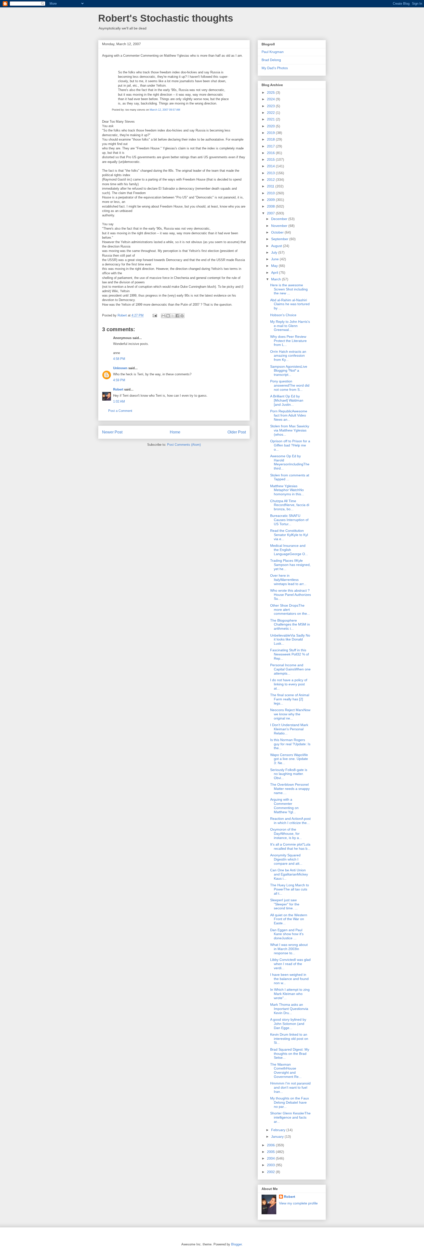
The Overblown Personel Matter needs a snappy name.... (290, 789)
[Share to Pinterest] (182, 315)
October (278, 232)
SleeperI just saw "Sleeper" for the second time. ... (284, 904)
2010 (271, 193)
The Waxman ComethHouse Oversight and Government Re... (286, 1070)
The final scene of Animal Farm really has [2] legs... (289, 699)
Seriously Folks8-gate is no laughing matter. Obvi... (288, 774)
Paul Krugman (273, 52)
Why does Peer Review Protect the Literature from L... (288, 341)
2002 (271, 1172)
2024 (271, 99)
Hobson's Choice (283, 315)
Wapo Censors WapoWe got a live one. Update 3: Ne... (289, 759)
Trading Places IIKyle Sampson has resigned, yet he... (290, 565)
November (279, 226)
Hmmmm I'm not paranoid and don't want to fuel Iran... (290, 1087)
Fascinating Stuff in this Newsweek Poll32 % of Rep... (289, 654)
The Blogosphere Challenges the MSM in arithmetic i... (290, 624)
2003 (271, 1165)
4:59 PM (119, 380)
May (275, 266)
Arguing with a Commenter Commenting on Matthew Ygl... (284, 805)
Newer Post (112, 432)
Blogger (236, 1244)
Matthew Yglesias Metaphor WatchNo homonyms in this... (287, 490)
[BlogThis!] (168, 315)
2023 (271, 106)
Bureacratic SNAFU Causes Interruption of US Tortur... (289, 520)
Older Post (236, 432)
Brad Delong (271, 60)
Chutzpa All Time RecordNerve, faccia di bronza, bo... (289, 505)
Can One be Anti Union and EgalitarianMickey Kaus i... (289, 874)
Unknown (120, 368)
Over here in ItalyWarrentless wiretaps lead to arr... (288, 580)
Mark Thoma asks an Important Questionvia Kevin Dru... (289, 1009)
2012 (271, 180)
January (278, 1136)
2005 (271, 1152)
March (276, 279)
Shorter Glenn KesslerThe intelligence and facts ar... (290, 1117)
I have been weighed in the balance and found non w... (289, 979)
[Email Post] (154, 315)
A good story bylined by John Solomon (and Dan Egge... (288, 1024)
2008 (271, 206)
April (275, 272)
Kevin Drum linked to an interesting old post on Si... (289, 1038)
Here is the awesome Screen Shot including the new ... (289, 289)
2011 (271, 186)
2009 (271, 200)
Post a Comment (120, 411)
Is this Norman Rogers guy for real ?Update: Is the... (290, 744)
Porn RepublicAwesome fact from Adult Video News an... (288, 415)
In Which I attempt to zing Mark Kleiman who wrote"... (290, 994)
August (277, 246)
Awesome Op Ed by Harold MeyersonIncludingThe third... (289, 462)
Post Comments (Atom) (184, 444)
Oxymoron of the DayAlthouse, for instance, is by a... (286, 833)
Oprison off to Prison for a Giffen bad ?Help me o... (290, 445)
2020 (271, 126)
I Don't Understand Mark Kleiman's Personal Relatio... (289, 729)
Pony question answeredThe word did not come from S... (289, 385)
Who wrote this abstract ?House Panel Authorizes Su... (290, 594)
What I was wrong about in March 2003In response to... (289, 949)
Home (175, 432)
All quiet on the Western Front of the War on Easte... (288, 919)
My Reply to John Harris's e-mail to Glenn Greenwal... (290, 326)
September (280, 239)
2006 (271, 1145)
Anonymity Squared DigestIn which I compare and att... (286, 859)
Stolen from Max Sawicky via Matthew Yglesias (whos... (289, 430)
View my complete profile (298, 1203)
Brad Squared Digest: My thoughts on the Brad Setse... (289, 1053)
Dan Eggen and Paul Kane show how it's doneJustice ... (287, 934)
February (278, 1130)
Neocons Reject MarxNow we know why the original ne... (290, 714)
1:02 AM (119, 401)
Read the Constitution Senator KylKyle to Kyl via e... (289, 535)
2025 (271, 92)
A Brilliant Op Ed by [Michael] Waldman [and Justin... (286, 400)
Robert (118, 389)
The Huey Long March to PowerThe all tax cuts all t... (289, 889)
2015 (271, 159)
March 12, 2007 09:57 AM (165, 109)
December (279, 219)
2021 (271, 119)
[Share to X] (172, 315)
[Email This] (163, 315)
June (275, 259)
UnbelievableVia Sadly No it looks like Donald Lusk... (290, 639)
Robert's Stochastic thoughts (165, 18)
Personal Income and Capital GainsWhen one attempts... (290, 669)
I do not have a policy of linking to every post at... (288, 684)
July (274, 252)
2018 (271, 139)
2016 (271, 153)
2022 (271, 113)
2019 (271, 133)
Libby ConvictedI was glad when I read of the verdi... (290, 964)
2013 (271, 173)
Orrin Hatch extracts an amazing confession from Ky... (288, 356)
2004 (271, 1158)
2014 (271, 166)
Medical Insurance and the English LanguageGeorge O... (289, 550)
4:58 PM (119, 359)
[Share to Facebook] (177, 315)
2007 (271, 213)
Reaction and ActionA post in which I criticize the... (290, 821)
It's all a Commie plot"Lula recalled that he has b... (290, 846)
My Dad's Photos (275, 68)
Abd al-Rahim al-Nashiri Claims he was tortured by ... (290, 304)
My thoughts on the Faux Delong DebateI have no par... (289, 1102)
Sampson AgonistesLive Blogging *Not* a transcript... (288, 371)
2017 (271, 146)
